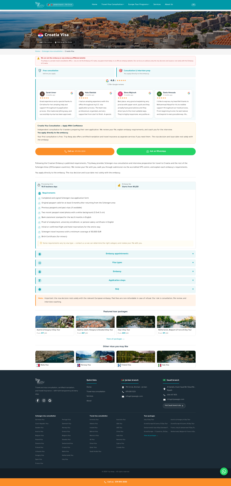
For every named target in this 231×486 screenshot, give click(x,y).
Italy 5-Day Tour (149, 420)
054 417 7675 (172, 395)
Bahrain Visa (94, 431)
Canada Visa (120, 447)
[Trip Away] (56, 381)
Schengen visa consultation (52, 51)
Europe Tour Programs (138, 5)
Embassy (117, 272)
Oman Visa (93, 443)
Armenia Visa (94, 420)
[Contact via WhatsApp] (224, 471)
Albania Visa (94, 424)
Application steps (117, 280)
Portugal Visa (66, 420)
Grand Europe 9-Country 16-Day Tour (183, 424)
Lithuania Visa (40, 451)
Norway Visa (66, 428)
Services (157, 5)
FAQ (117, 289)
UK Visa (92, 440)
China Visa (119, 431)
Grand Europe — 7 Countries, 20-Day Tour (156, 431)
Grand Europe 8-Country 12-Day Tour (156, 424)
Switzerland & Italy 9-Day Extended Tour (156, 428)
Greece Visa (66, 431)
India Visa (119, 435)
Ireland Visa (93, 428)
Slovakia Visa (66, 440)
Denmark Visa (66, 424)
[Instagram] (43, 400)
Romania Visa (120, 440)
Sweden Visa (39, 428)
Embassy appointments (117, 254)
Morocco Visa (94, 435)
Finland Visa (39, 447)
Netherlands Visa (67, 455)
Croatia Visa (66, 447)
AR (193, 4)
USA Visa (119, 424)
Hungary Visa (39, 455)
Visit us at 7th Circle (64, 42)
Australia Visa (121, 420)
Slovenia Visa (39, 443)
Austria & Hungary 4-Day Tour (180, 420)
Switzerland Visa (67, 443)
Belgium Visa (39, 435)
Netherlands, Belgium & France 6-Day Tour (183, 431)
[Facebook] (37, 400)
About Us (169, 5)
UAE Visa (119, 428)
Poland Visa (39, 440)
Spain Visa (38, 459)
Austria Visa (39, 431)
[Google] (49, 400)
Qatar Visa (93, 447)
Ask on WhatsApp (158, 151)
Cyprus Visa (120, 443)
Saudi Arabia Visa (95, 451)
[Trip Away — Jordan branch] (39, 4)
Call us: (117, 482)
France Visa (39, 463)
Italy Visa (65, 459)
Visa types (117, 263)
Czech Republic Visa (41, 424)
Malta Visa (65, 451)
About (89, 401)
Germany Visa (39, 420)
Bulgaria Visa (66, 435)
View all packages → (116, 339)
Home (94, 5)
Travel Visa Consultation (112, 5)
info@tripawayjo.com (134, 396)
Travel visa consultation (96, 392)
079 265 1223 (131, 392)
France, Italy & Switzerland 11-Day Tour (183, 428)
